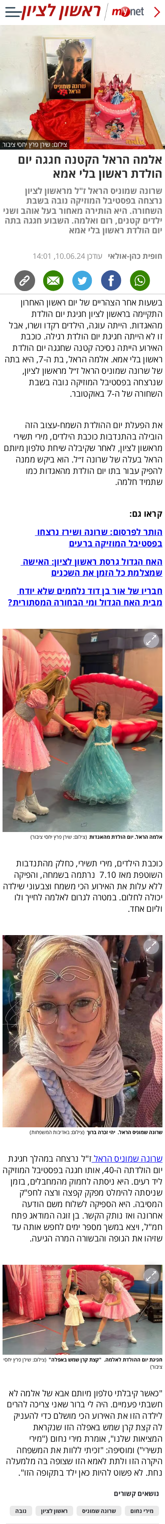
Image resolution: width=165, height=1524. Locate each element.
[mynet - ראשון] (82, 18)
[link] (111, 280)
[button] (82, 730)
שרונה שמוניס (99, 1511)
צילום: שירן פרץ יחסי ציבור (35, 144)
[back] (157, 12)
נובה (21, 1511)
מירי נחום (142, 1511)
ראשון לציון (54, 1511)
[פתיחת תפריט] (13, 12)
